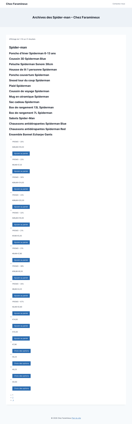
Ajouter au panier (21, 153)
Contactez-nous (119, 4)
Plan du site (76, 418)
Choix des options (21, 351)
